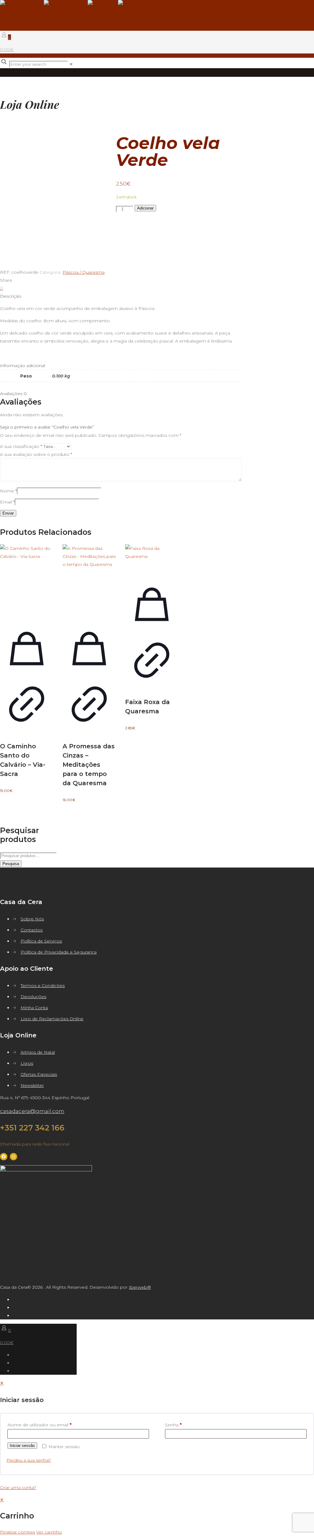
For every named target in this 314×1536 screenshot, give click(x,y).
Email (7, 502)
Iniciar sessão (22, 1445)
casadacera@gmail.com (32, 1111)
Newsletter (32, 1085)
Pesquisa (10, 863)
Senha (173, 1425)
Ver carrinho (49, 1532)
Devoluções (33, 996)
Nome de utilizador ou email (39, 1425)
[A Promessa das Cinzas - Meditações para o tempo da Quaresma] (89, 580)
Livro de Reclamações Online (52, 1018)
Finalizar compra (17, 1532)
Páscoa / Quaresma (84, 272)
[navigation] (157, 1516)
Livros (27, 1063)
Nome (8, 491)
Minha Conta (34, 1007)
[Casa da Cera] (74, 15)
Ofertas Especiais (39, 1074)
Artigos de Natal (38, 1052)
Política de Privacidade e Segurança (59, 952)
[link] (71, 64)
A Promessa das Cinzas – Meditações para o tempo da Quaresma (89, 765)
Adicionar (145, 208)
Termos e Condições (43, 985)
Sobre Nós (32, 919)
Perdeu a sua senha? (28, 1460)
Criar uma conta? (18, 1487)
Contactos (32, 930)
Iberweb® (140, 1287)
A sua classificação (21, 446)
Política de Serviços (41, 941)
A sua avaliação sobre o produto (36, 454)
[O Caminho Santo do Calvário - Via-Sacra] (26, 580)
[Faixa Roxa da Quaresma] (151, 558)
